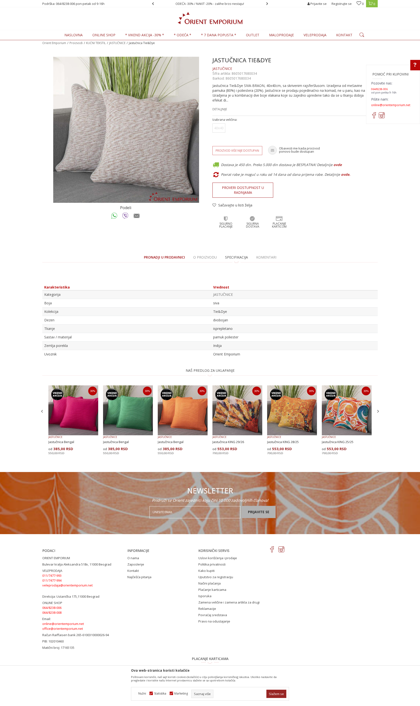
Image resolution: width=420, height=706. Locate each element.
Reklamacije (207, 608)
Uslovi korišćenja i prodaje (217, 558)
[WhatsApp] (114, 217)
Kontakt (133, 570)
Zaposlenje (135, 564)
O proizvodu (205, 257)
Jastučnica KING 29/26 (228, 442)
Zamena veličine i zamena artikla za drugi (229, 602)
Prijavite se (258, 512)
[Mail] (136, 217)
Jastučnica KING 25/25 (337, 442)
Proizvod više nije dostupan (237, 151)
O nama (133, 558)
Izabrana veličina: (224, 120)
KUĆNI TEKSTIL (96, 43)
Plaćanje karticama (212, 589)
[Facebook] (272, 549)
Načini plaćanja (209, 583)
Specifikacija (236, 257)
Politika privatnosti (212, 564)
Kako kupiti (206, 570)
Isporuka (204, 596)
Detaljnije (219, 109)
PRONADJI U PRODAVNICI (164, 257)
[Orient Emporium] (210, 18)
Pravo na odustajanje (214, 621)
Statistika (160, 693)
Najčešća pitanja (139, 577)
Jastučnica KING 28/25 (283, 442)
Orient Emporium (54, 43)
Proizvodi (76, 43)
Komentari (266, 257)
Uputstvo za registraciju (215, 577)
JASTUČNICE (117, 43)
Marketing (181, 693)
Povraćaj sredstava (212, 615)
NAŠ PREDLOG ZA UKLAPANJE (210, 370)
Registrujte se (342, 3)
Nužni (142, 693)
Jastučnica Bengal (61, 442)
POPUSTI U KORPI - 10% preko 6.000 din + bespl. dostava (210, 3)
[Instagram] (281, 549)
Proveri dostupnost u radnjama (243, 190)
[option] (210, 3)
